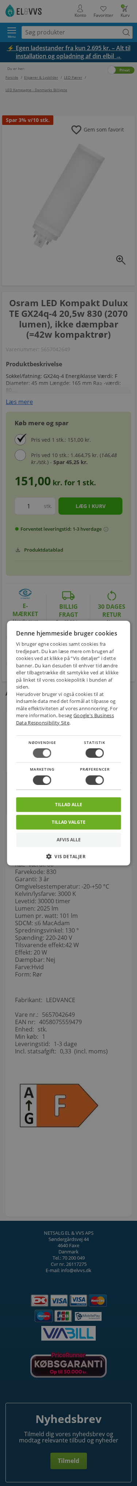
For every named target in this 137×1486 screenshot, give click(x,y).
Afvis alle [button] (69, 840)
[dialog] (68, 742)
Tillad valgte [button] (68, 822)
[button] (68, 859)
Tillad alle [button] (68, 804)
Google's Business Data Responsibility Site (65, 719)
